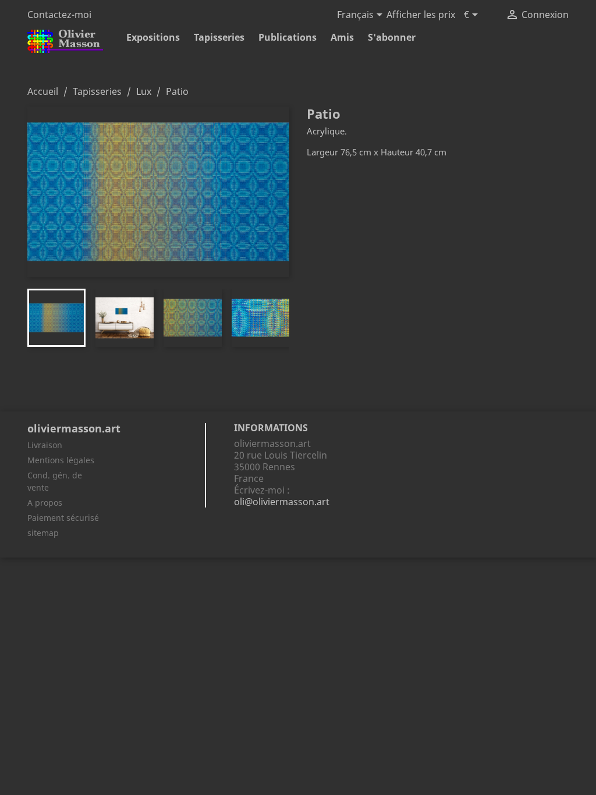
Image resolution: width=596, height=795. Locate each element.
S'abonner (392, 37)
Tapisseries (219, 37)
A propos (44, 502)
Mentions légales (60, 460)
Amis (342, 37)
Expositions (153, 37)
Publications (287, 37)
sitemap (43, 532)
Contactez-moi (59, 14)
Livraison (44, 444)
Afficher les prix (420, 14)
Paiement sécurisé (63, 517)
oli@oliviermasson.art (281, 501)
